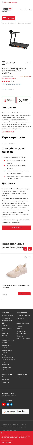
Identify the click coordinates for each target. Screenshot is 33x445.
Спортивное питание (6, 332)
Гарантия (19, 321)
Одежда (5, 326)
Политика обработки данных (23, 337)
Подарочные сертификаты (21, 332)
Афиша (19, 377)
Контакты (5, 382)
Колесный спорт (8, 328)
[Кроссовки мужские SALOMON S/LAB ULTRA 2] (16, 40)
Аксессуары (6, 364)
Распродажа (6, 367)
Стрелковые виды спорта (8, 361)
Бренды (5, 370)
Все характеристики (9, 78)
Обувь (4, 323)
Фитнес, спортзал (8, 315)
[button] (30, 249)
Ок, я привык (6, 442)
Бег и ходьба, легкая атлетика (7, 319)
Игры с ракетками (6, 337)
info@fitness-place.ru (9, 396)
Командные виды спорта (8, 342)
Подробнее (24, 294)
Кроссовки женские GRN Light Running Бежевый (16, 286)
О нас (4, 377)
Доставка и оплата (23, 315)
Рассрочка (20, 318)
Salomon (10, 63)
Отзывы (19, 326)
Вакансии (5, 379)
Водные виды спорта (7, 351)
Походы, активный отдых (7, 356)
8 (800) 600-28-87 (8, 393)
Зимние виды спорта (7, 346)
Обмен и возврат (22, 323)
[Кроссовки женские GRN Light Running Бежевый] (17, 271)
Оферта (19, 328)
